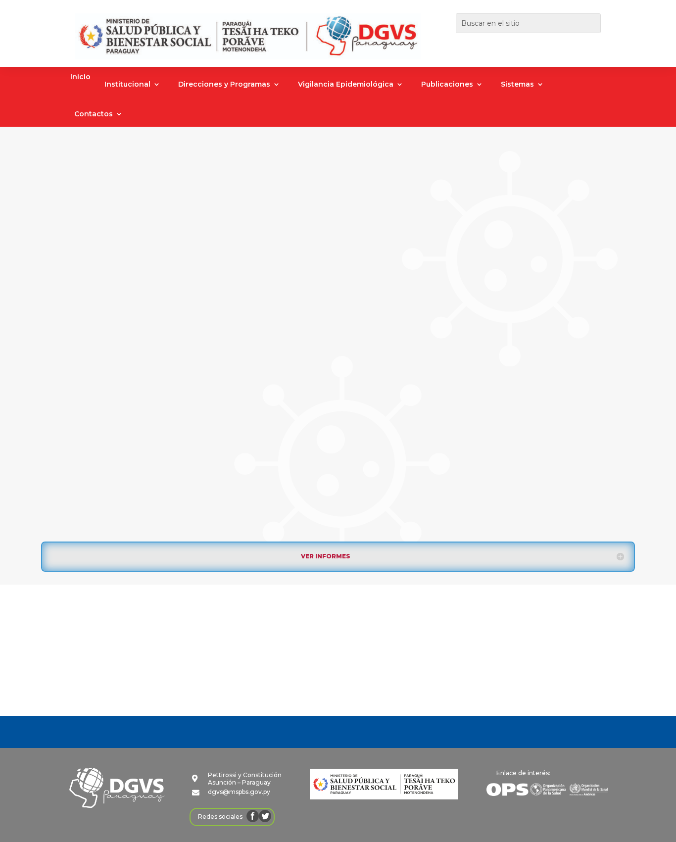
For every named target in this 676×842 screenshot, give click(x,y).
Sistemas (517, 85)
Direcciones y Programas (224, 85)
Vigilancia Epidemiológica (345, 85)
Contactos (93, 114)
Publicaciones (447, 85)
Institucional (127, 85)
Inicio (80, 77)
